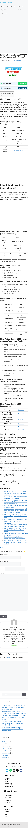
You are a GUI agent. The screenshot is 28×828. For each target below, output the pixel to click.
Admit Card (5, 741)
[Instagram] (14, 770)
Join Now (23, 83)
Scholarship (5, 755)
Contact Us (19, 824)
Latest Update (8, 800)
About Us (14, 824)
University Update (9, 784)
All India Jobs (8, 780)
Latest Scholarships (9, 786)
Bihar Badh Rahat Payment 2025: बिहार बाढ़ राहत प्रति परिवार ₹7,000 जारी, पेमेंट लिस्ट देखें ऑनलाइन (15, 530)
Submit (4, 616)
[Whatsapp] (10, 770)
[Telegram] (7, 770)
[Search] (24, 694)
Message (2, 573)
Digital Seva (4, 10)
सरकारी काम (4, 13)
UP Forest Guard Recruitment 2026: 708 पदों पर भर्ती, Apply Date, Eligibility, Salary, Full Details (14, 717)
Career (12, 10)
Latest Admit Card (9, 783)
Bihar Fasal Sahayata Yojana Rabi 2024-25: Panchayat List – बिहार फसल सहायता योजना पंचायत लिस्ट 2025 (15, 542)
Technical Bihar (6, 3)
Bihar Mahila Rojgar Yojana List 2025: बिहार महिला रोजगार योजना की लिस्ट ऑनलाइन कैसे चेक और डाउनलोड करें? (15, 493)
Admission (7, 794)
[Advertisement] (14, 38)
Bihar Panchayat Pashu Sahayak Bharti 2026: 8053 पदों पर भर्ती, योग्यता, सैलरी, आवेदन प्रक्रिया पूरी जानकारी (12, 729)
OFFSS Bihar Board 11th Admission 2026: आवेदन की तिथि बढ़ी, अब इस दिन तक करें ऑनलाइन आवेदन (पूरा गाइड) (13, 723)
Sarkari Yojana (11, 6)
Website (2, 569)
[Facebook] (21, 770)
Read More (14, 645)
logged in (9, 657)
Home (3, 6)
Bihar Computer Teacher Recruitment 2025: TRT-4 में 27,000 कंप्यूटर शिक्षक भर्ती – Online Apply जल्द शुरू (15, 521)
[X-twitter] (17, 770)
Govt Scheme (8, 797)
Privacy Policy (9, 824)
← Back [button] (2, 547)
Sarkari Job (20, 6)
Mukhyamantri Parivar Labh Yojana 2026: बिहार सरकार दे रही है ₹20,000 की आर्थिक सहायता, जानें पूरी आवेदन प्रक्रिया (13, 707)
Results (6, 781)
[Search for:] (12, 694)
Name (4, 554)
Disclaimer (4, 824)
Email (4, 561)
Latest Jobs (7, 778)
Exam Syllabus (8, 795)
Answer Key (7, 802)
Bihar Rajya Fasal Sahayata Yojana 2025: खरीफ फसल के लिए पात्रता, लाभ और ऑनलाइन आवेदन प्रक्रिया (15, 516)
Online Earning (20, 10)
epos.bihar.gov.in (18, 150)
